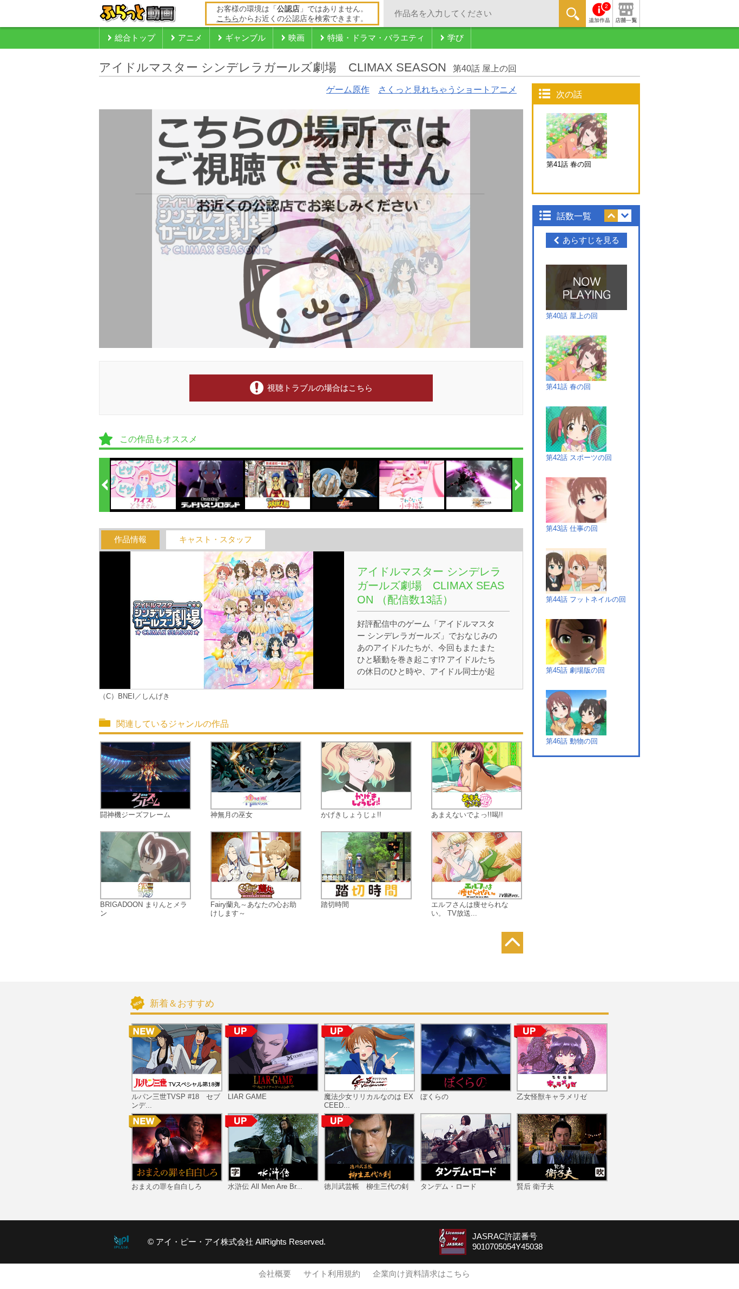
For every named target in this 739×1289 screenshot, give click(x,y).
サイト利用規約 (331, 1274)
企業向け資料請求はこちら (421, 1274)
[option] (144, 485)
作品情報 (130, 539)
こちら (227, 18)
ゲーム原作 (348, 89)
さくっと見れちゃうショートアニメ (447, 89)
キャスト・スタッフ (215, 539)
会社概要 (275, 1274)
